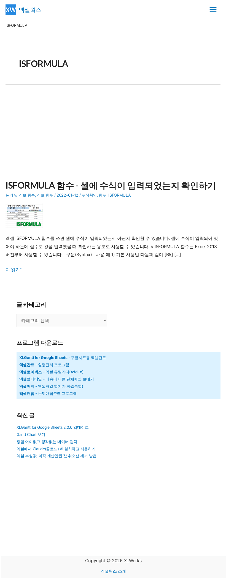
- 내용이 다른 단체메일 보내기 (56, 379)
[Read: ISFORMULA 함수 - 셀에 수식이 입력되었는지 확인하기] (26, 215)
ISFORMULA (119, 195)
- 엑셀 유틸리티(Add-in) (51, 371)
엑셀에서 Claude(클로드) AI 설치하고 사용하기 (56, 448)
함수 (102, 195)
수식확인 (89, 195)
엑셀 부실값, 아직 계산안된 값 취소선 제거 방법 (56, 455)
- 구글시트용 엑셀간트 (62, 357)
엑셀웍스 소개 (113, 571)
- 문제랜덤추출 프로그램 (48, 393)
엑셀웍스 (30, 9)
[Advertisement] (113, 135)
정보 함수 (45, 195)
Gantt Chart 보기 (31, 434)
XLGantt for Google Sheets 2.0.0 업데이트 (52, 427)
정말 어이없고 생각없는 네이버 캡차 (47, 441)
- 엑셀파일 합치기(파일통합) (51, 386)
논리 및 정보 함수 (20, 195)
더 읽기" (13, 270)
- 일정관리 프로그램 (44, 364)
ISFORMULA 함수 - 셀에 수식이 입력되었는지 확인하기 (111, 185)
